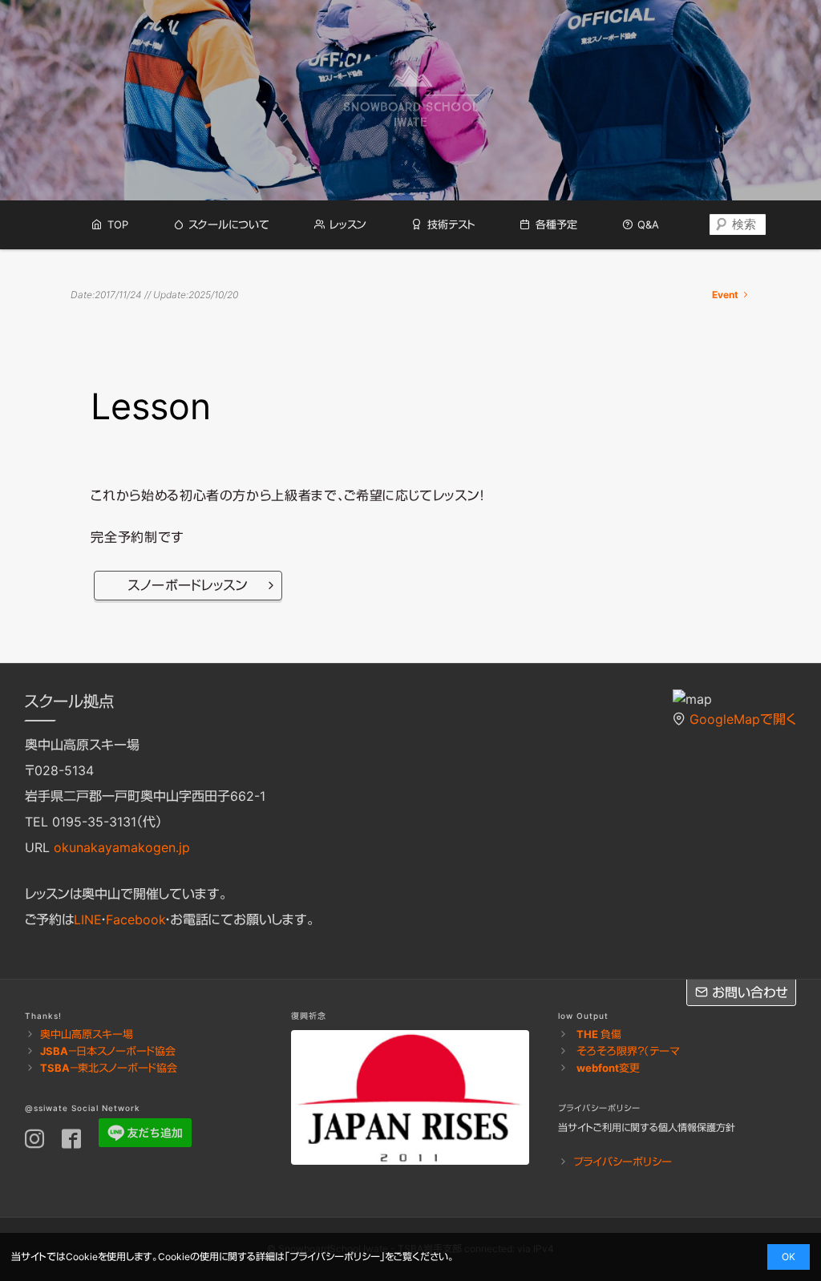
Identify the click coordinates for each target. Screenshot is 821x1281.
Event (726, 295)
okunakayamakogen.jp (122, 847)
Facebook (136, 919)
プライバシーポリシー (622, 1161)
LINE (88, 919)
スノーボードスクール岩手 (410, 100)
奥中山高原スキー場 (86, 1034)
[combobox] (737, 224)
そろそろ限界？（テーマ (628, 1051)
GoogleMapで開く (743, 719)
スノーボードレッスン (187, 585)
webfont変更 (608, 1067)
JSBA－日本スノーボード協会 (108, 1051)
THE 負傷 (598, 1034)
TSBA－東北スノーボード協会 (108, 1067)
